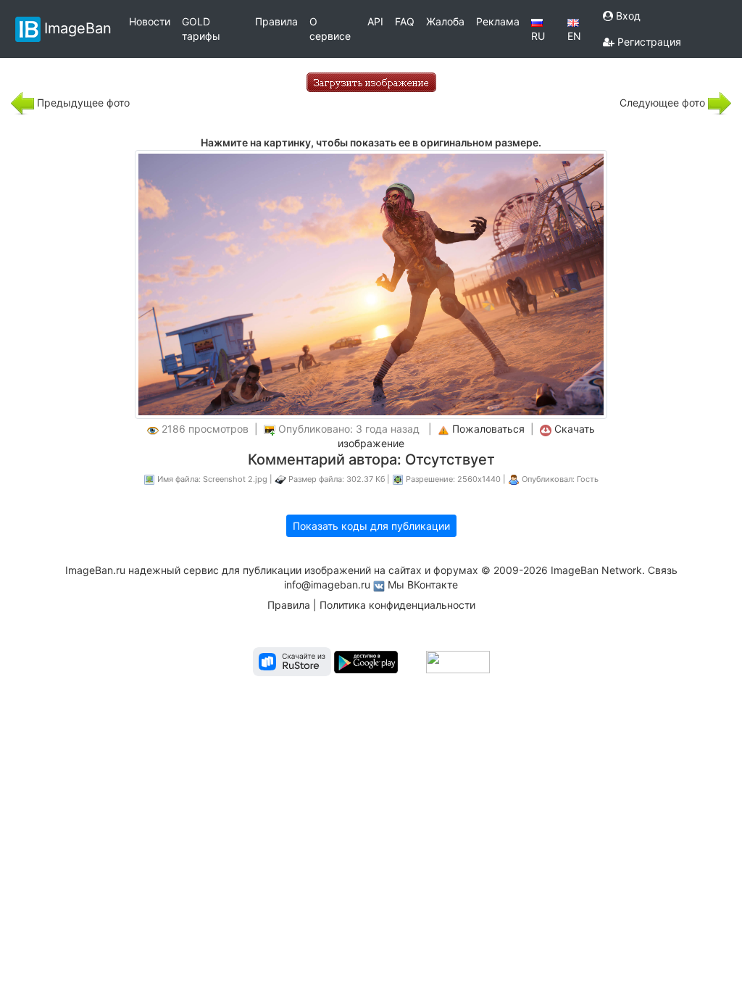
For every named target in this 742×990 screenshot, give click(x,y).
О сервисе (330, 28)
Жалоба (445, 21)
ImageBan (78, 27)
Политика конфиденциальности (397, 605)
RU (538, 36)
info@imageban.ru (327, 584)
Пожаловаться (488, 429)
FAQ (404, 21)
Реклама (498, 21)
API (375, 21)
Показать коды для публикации (371, 526)
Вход (627, 15)
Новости (149, 21)
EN (574, 36)
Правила (276, 21)
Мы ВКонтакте (423, 584)
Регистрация (647, 42)
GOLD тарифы (201, 28)
